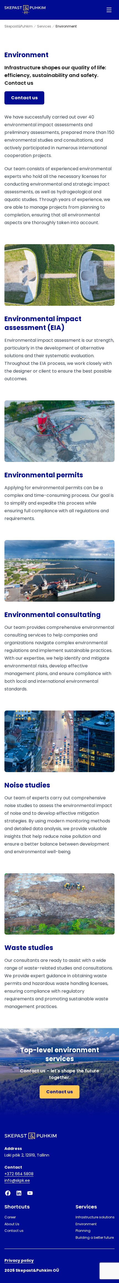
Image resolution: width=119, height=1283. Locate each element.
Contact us (24, 98)
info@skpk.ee (17, 1180)
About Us (11, 1224)
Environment (86, 1224)
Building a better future (95, 1237)
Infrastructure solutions (95, 1217)
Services (44, 26)
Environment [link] (66, 26)
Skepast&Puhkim (18, 26)
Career (10, 1217)
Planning (83, 1231)
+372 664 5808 (18, 1174)
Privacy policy (19, 1260)
